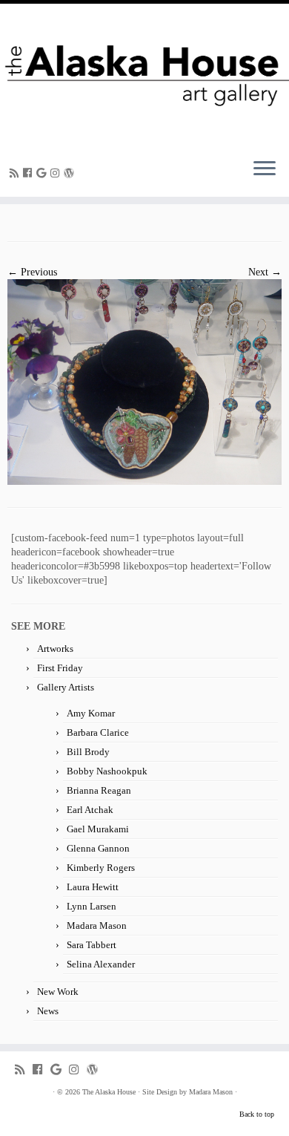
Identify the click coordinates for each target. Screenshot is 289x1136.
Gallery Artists (65, 687)
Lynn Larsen (91, 906)
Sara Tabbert (91, 944)
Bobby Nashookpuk (107, 771)
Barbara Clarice (98, 732)
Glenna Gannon (98, 848)
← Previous (32, 272)
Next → (265, 272)
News (48, 1010)
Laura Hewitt (93, 886)
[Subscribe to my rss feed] (16, 173)
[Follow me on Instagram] (57, 173)
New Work (58, 991)
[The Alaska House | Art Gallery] (144, 75)
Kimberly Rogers (101, 867)
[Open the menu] (264, 170)
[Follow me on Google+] (43, 173)
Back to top (256, 1114)
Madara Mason (97, 925)
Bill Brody (88, 751)
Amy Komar (91, 713)
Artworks (55, 648)
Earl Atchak (90, 809)
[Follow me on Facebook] (29, 173)
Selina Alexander (101, 964)
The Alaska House (109, 1092)
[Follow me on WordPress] (71, 173)
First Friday (60, 667)
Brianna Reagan (99, 790)
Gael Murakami (98, 829)
